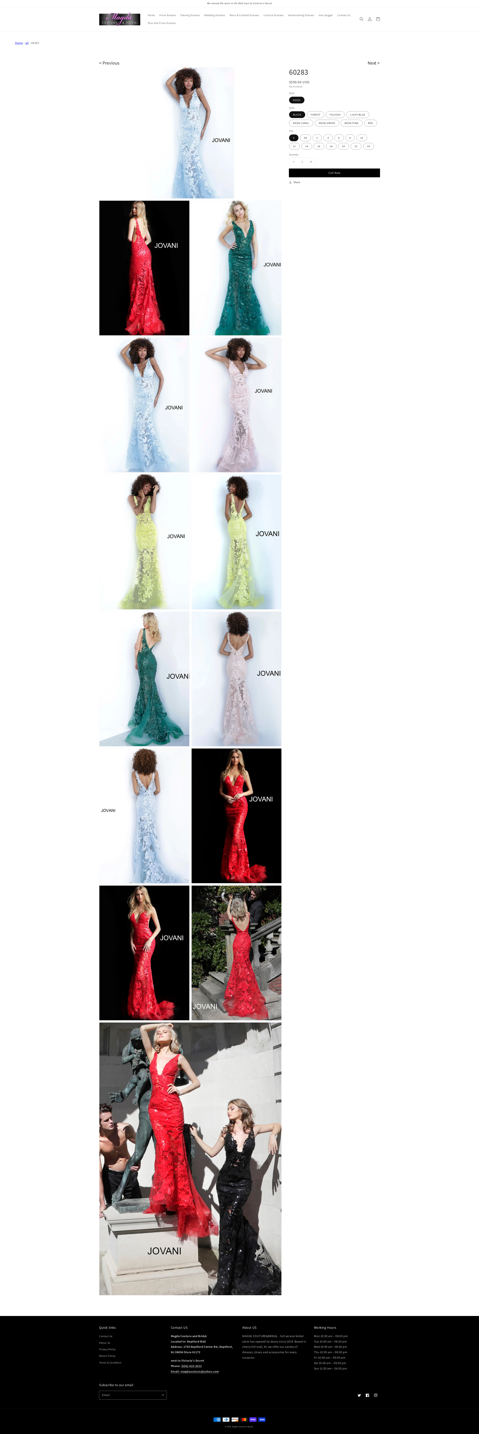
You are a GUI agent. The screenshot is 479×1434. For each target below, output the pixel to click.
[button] (361, 19)
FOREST (315, 114)
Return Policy (107, 1356)
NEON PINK (351, 123)
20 (343, 146)
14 (306, 146)
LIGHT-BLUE (357, 114)
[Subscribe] (162, 1395)
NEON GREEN (327, 123)
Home (19, 43)
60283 (35, 43)
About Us (104, 1342)
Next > (374, 63)
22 (356, 146)
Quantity (293, 154)
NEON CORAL (301, 123)
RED (370, 123)
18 (331, 146)
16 (319, 146)
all (27, 43)
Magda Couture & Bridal (243, 1426)
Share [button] (296, 182)
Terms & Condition (110, 1362)
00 (305, 138)
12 (294, 146)
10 (361, 138)
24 (368, 146)
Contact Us (105, 1336)
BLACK (297, 114)
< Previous (109, 63)
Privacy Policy (107, 1349)
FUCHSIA (335, 114)
